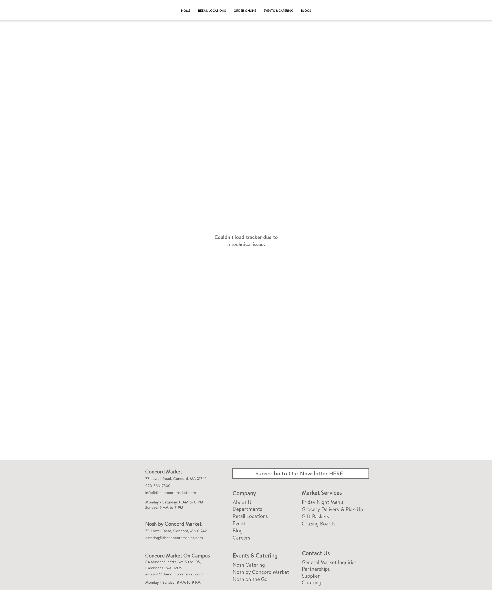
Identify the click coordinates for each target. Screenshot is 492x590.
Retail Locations (250, 516)
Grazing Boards (318, 523)
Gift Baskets (315, 516)
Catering (311, 582)
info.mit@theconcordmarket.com (174, 574)
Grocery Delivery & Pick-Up (332, 509)
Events (240, 523)
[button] (212, 10)
